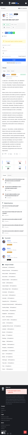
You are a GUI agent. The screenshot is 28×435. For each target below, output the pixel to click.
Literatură (8, 329)
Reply (11, 154)
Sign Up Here (18, 62)
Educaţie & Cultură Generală (12, 304)
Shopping (8, 347)
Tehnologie (8, 359)
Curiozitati (8, 298)
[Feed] (10, 434)
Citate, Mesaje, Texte (10, 288)
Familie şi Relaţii (9, 307)
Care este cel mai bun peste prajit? (10, 205)
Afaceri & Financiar (10, 270)
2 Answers (9, 182)
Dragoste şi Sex (9, 301)
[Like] (7, 13)
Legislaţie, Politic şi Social (11, 326)
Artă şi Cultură (9, 273)
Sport (7, 353)
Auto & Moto (9, 276)
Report (5, 36)
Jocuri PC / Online (9, 319)
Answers (9, 175)
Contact (2, 408)
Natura (7, 335)
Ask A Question (23, 8)
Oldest (8, 71)
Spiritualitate (8, 350)
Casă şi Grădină (9, 285)
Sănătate (8, 344)
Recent (12, 71)
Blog (2, 412)
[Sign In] (26, 3)
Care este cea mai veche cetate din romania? (13, 231)
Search (3, 8)
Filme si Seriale (9, 310)
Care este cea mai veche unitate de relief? (12, 219)
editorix (9, 240)
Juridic (7, 322)
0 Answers (6, 208)
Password (4, 50)
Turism (7, 369)
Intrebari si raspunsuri (5, 425)
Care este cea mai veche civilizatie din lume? (12, 225)
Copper (8, 255)
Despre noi (3, 410)
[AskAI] (14, 3)
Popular (4, 175)
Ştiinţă (7, 356)
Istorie (11, 17)
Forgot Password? (22, 56)
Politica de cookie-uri (5, 420)
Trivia (6, 366)
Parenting (8, 338)
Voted (4, 71)
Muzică (7, 332)
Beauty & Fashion (9, 279)
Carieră (7, 282)
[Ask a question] (25, 432)
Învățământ (8, 313)
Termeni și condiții (5, 416)
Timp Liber (8, 363)
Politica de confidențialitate (6, 418)
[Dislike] (7, 17)
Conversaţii (8, 292)
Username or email (6, 45)
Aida (8, 248)
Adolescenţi (8, 267)
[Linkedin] (8, 434)
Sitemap (3, 428)
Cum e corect (9, 295)
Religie (7, 341)
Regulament (3, 426)
